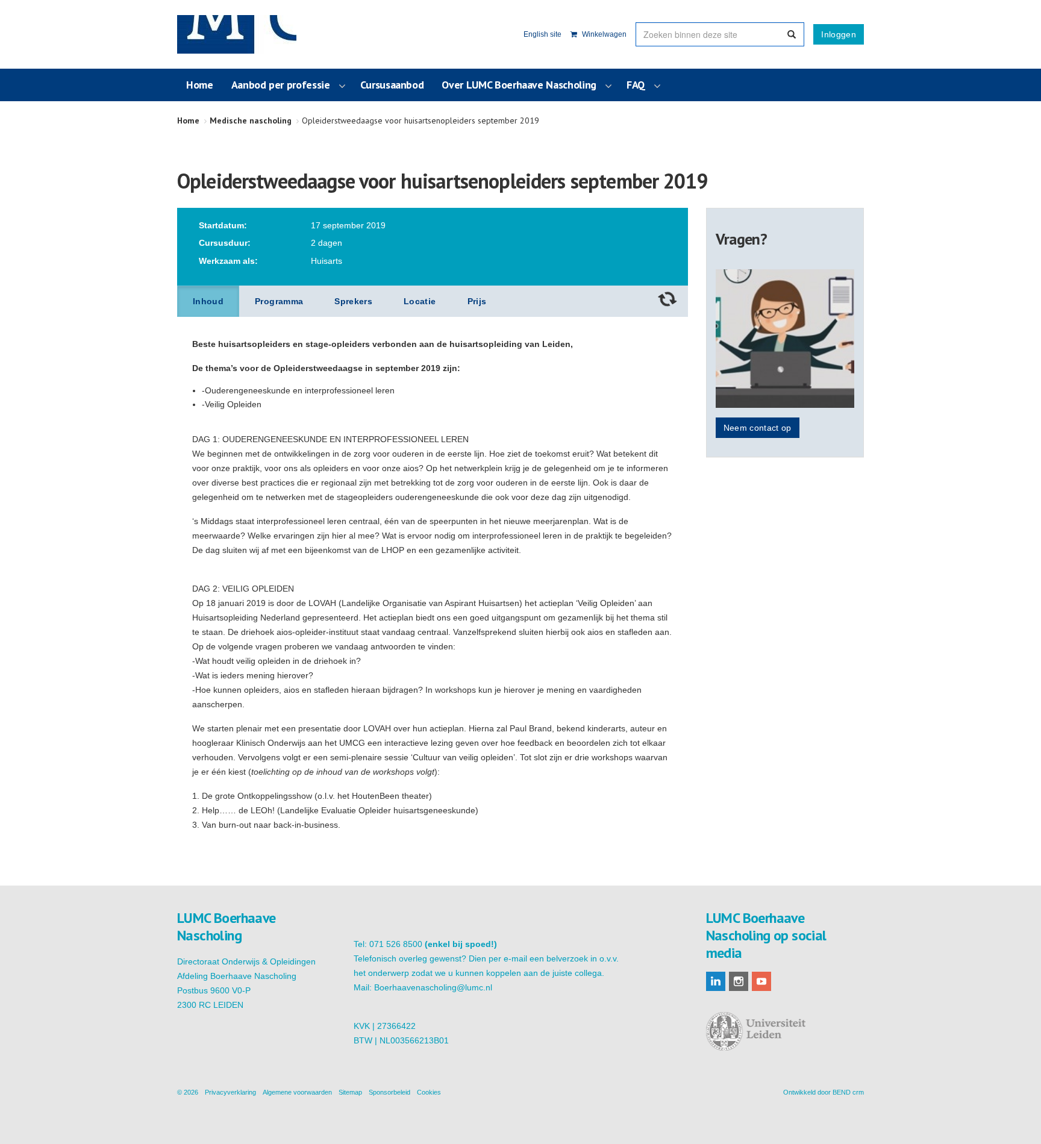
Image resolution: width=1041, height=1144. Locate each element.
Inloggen (838, 34)
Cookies (429, 1092)
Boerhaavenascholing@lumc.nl (433, 987)
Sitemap (350, 1092)
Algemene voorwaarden (297, 1092)
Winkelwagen (603, 34)
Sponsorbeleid (389, 1092)
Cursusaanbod (392, 85)
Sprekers (353, 301)
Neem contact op (758, 428)
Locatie (420, 301)
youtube (761, 981)
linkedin (715, 981)
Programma (279, 301)
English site (542, 34)
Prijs (477, 301)
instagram (738, 981)
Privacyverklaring (230, 1092)
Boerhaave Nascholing (236, 34)
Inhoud (208, 301)
